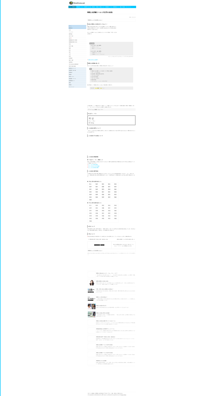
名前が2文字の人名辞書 (92, 59)
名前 (70, 38)
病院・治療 (71, 60)
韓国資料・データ (108, 6)
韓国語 (97, 6)
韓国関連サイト (116, 6)
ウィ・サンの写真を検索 (93, 164)
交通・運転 (71, 46)
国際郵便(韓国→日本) (73, 42)
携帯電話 (70, 34)
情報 (121, 6)
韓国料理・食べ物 (87, 6)
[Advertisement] (127, 33)
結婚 (70, 56)
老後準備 (70, 62)
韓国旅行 (93, 6)
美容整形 (70, 58)
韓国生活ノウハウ (79, 6)
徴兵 (70, 52)
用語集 (123, 6)
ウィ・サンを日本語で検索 (93, 167)
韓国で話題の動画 (72, 66)
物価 (70, 48)
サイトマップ (128, 6)
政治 (70, 50)
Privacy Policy (123, 394)
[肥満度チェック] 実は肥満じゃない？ (95, 20)
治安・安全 (71, 36)
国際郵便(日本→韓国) (73, 40)
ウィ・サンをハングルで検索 (93, 166)
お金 (70, 30)
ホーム (70, 6)
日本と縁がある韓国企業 (73, 64)
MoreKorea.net (79, 3)
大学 (70, 54)
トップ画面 (94, 109)
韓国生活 (74, 6)
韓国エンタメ (102, 6)
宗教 (70, 44)
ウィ (99, 109)
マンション (71, 31)
